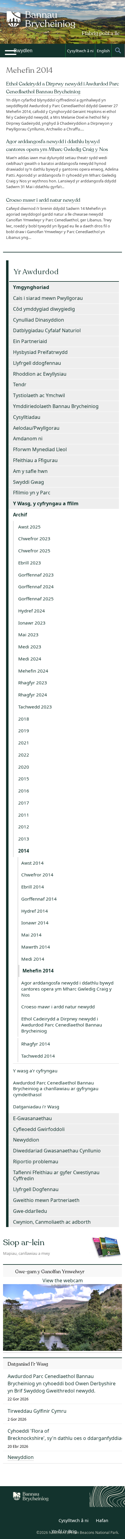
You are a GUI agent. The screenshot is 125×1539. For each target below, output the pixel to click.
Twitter (35, 1521)
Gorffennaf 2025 (36, 599)
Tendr (19, 384)
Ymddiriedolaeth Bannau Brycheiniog (56, 406)
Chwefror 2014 (37, 875)
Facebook (49, 1521)
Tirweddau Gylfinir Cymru (37, 1411)
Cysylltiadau (26, 417)
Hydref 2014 (34, 911)
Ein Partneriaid (30, 341)
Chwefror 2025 (34, 551)
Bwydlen (23, 50)
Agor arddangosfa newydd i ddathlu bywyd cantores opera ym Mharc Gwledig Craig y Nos (67, 989)
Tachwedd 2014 (38, 1056)
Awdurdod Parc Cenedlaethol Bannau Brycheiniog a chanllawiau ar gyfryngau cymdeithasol (55, 1089)
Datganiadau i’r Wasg (36, 1107)
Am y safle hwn (30, 471)
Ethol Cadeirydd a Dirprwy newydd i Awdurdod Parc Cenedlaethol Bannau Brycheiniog (61, 1025)
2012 (23, 827)
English (103, 50)
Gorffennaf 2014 (39, 899)
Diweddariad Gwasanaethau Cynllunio (57, 1150)
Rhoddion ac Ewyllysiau (39, 374)
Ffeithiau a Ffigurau (35, 460)
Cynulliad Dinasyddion (38, 319)
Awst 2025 (29, 527)
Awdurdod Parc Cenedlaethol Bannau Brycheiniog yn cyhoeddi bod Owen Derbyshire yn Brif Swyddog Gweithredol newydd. (62, 1383)
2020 (23, 767)
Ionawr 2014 (35, 923)
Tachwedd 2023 (35, 707)
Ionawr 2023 (32, 623)
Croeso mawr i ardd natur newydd (43, 200)
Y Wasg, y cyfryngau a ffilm (46, 503)
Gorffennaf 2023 (36, 575)
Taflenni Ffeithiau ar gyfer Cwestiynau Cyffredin (56, 1175)
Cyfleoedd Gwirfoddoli (39, 1129)
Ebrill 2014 (32, 887)
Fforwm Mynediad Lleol (40, 449)
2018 (23, 719)
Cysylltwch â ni (80, 50)
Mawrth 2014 (35, 947)
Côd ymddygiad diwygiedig (44, 309)
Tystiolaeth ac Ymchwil (39, 395)
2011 (23, 815)
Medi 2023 (29, 647)
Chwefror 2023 (34, 538)
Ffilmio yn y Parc (31, 492)
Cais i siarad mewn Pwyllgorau (48, 298)
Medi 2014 (32, 959)
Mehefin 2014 (38, 971)
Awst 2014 (32, 863)
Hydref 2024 (31, 611)
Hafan (102, 1520)
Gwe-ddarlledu (30, 1211)
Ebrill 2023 (29, 563)
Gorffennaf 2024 (36, 586)
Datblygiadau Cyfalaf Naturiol (47, 330)
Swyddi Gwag (28, 482)
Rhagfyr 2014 (35, 1044)
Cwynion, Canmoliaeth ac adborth (52, 1222)
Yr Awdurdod (36, 272)
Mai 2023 (28, 634)
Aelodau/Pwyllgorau (36, 428)
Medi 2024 (29, 659)
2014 (23, 851)
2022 (23, 755)
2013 (23, 839)
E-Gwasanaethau (32, 1118)
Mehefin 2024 (33, 671)
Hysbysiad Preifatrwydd (40, 352)
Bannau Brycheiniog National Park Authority (62, 27)
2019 (23, 731)
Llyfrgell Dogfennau (36, 1189)
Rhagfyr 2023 (32, 683)
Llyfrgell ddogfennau (37, 363)
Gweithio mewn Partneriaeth (46, 1200)
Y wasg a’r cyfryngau (35, 1071)
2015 (23, 779)
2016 (23, 791)
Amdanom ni (27, 438)
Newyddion (26, 1139)
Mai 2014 (31, 935)
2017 (23, 803)
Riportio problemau (35, 1161)
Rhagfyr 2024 (32, 695)
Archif (20, 515)
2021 (23, 743)
